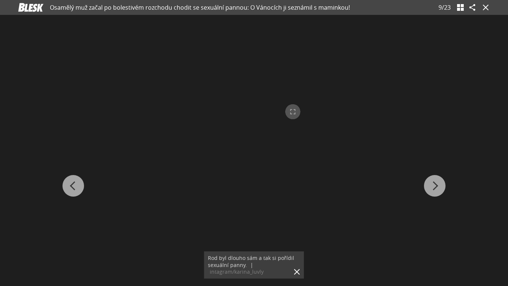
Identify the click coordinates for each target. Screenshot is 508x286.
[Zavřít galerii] (484, 7)
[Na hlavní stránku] (31, 7)
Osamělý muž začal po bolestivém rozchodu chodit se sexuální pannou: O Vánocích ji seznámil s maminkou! (200, 7)
